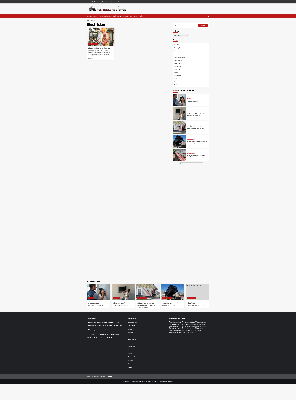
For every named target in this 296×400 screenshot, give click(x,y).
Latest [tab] (176, 91)
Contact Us (113, 1)
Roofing (141, 16)
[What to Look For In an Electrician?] (100, 37)
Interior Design (116, 16)
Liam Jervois (91, 305)
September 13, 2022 (102, 50)
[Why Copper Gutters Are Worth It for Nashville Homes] (179, 155)
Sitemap (120, 1)
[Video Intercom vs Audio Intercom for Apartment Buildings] (179, 99)
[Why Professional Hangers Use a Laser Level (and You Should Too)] (179, 113)
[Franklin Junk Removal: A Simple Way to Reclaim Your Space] (179, 141)
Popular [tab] (183, 91)
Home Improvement (105, 16)
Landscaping (177, 66)
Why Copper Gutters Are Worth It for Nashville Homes (101, 337)
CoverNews (162, 381)
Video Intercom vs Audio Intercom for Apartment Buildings (196, 100)
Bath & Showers (92, 16)
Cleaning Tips (177, 48)
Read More (90, 58)
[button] (208, 16)
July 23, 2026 (145, 307)
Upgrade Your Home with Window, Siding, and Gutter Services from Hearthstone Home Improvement (195, 128)
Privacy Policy (105, 1)
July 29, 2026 (123, 305)
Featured (176, 54)
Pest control (177, 75)
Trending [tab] (191, 91)
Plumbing (176, 78)
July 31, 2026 (98, 305)
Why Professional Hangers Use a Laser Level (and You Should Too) (196, 114)
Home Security (178, 60)
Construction (177, 51)
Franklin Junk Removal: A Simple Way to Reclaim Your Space (103, 334)
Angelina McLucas (92, 50)
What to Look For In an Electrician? (100, 48)
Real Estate (133, 16)
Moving (125, 16)
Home (99, 1)
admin (140, 307)
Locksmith (177, 69)
